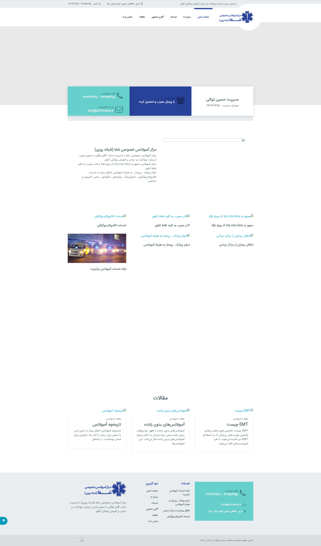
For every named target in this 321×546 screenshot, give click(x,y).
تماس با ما (127, 17)
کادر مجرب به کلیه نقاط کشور (172, 225)
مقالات (142, 17)
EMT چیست (237, 424)
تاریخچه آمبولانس (107, 424)
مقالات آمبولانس (113, 419)
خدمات (173, 17)
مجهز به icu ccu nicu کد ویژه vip (232, 225)
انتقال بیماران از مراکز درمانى (236, 244)
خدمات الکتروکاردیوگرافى (111, 225)
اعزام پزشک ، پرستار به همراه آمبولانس (166, 244)
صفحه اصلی (203, 17)
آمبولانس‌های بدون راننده (164, 424)
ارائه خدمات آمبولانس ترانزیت (108, 269)
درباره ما (187, 17)
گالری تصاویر (158, 17)
